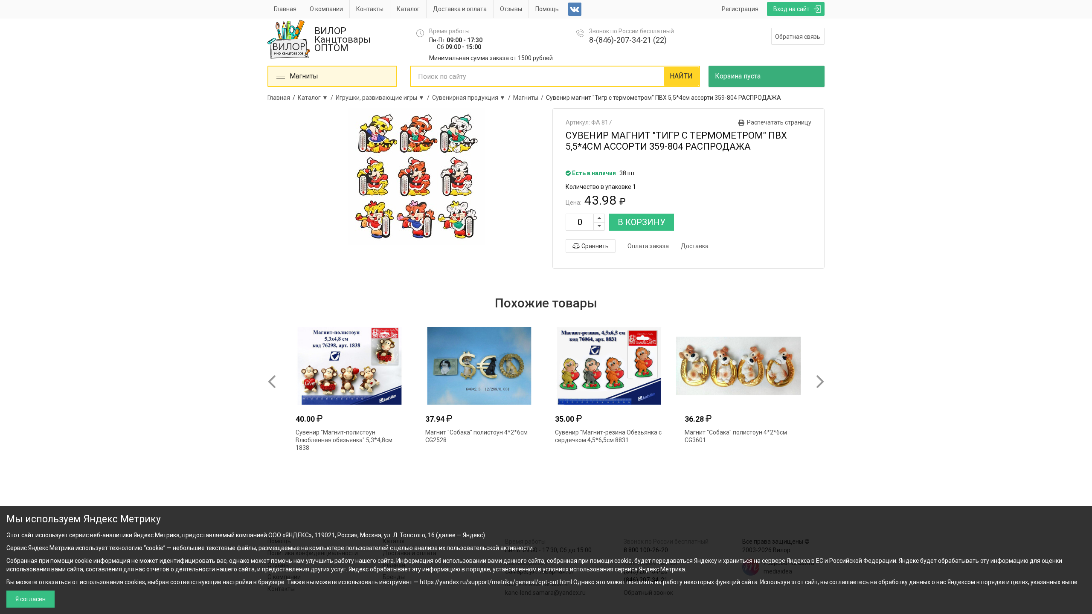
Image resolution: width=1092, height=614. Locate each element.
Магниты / (529, 97)
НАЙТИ (681, 76)
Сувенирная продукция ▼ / (472, 97)
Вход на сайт (791, 9)
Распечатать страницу (779, 122)
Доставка (695, 246)
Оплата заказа (648, 246)
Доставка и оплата (460, 9)
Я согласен (30, 599)
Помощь (547, 9)
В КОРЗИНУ (641, 222)
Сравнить (594, 246)
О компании (326, 9)
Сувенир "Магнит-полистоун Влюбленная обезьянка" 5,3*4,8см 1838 (344, 440)
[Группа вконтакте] (574, 9)
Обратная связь (797, 36)
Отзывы (511, 9)
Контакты (369, 9)
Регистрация (740, 9)
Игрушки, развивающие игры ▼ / (384, 97)
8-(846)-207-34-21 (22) (628, 39)
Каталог (408, 9)
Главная (285, 9)
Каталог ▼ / (317, 97)
